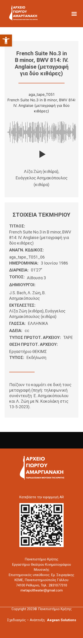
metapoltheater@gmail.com (42, 590)
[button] (6, 41)
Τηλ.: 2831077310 (54, 585)
